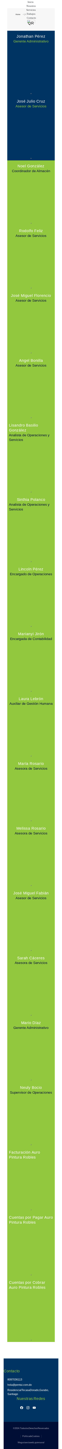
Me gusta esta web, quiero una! (31, 1442)
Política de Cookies (31, 1436)
